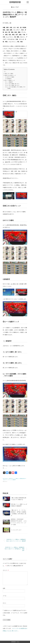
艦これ (12, 7)
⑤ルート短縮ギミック (10, 80)
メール (4, 595)
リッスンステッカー (16, 530)
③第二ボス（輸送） (9, 73)
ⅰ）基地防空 (10, 82)
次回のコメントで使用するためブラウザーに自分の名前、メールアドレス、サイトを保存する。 (15, 613)
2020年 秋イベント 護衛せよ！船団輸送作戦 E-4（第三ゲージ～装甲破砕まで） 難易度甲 (14, 549)
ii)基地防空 (9, 78)
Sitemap (18, 641)
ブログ (17, 7)
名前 (4, 588)
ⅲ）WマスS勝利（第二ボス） (13, 85)
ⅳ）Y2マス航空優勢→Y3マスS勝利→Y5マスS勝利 (16, 87)
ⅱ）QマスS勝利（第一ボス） (13, 83)
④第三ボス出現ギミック (10, 75)
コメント (6, 570)
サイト (4, 603)
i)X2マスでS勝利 (10, 77)
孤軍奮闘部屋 (13, 641)
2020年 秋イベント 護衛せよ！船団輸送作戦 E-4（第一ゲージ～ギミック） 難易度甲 (16, 540)
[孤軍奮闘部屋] (15, 1)
